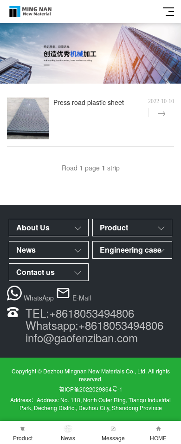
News (68, 438)
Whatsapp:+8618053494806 (94, 325)
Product (22, 438)
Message (113, 438)
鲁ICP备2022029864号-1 (91, 389)
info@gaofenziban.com (82, 337)
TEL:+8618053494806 (80, 313)
